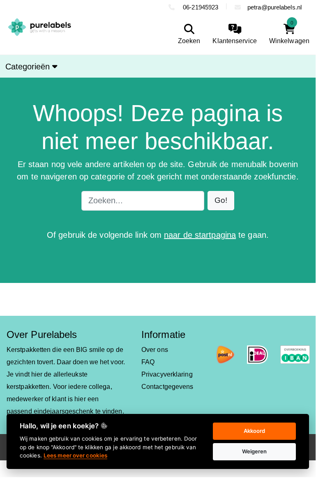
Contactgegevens (167, 386)
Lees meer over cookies (75, 455)
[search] (187, 34)
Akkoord (254, 430)
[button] (221, 200)
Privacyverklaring (167, 374)
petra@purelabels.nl (274, 7)
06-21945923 (199, 7)
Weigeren (254, 451)
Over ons (154, 349)
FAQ (148, 361)
